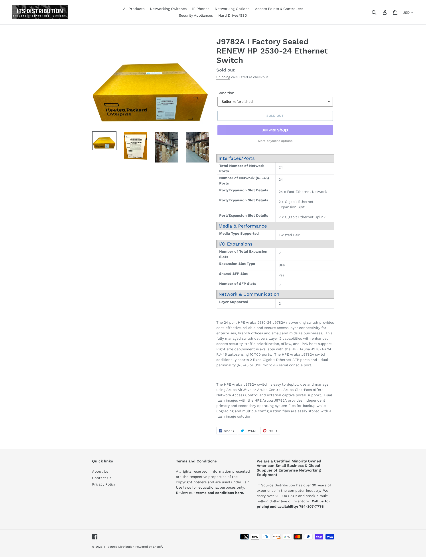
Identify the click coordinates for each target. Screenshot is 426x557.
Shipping (223, 77)
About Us (100, 471)
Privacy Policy (104, 484)
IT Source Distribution (119, 546)
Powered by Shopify (149, 546)
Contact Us (101, 478)
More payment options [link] (275, 141)
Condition (225, 93)
